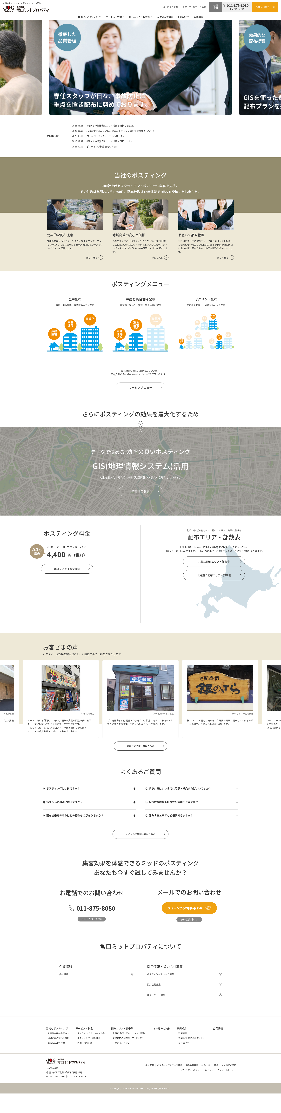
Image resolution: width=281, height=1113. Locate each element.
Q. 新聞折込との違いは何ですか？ (63, 802)
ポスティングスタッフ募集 (169, 1065)
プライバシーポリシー (190, 1070)
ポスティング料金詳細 (67, 569)
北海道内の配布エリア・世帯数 (127, 1038)
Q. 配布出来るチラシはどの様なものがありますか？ (73, 815)
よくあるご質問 (170, 6)
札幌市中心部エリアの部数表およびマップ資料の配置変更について (121, 130)
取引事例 (182, 1033)
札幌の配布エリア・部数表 (214, 561)
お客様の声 (183, 1042)
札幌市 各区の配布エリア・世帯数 (129, 1033)
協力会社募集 (192, 1065)
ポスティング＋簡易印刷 (88, 1038)
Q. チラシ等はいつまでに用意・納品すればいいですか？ (178, 788)
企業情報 (198, 16)
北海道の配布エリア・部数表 (214, 575)
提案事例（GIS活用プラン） (191, 1038)
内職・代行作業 (84, 1042)
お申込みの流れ (165, 16)
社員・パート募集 (209, 1065)
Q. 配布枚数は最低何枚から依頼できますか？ (171, 802)
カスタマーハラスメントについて (220, 1070)
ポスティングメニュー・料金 (91, 1033)
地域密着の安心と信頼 (58, 1038)
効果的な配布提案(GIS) (58, 1033)
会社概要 (149, 1065)
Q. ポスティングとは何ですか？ (61, 788)
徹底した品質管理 (56, 1042)
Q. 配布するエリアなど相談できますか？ (169, 815)
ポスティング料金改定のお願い (102, 146)
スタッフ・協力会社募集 (194, 6)
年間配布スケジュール (123, 1042)
